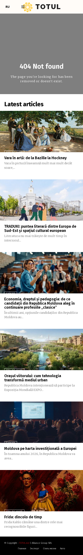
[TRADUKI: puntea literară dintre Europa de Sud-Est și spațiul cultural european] (41, 200)
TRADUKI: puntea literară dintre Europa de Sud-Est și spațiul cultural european (40, 228)
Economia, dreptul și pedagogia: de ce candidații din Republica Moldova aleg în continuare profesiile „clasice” (39, 303)
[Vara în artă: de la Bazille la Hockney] (41, 131)
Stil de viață (14, 152)
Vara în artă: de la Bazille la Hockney (35, 158)
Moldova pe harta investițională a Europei (40, 448)
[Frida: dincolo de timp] (41, 490)
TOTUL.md (24, 543)
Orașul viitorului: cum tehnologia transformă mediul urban (32, 378)
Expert (10, 293)
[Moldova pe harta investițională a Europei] (41, 422)
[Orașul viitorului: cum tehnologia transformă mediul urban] (41, 349)
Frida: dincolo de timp (23, 517)
